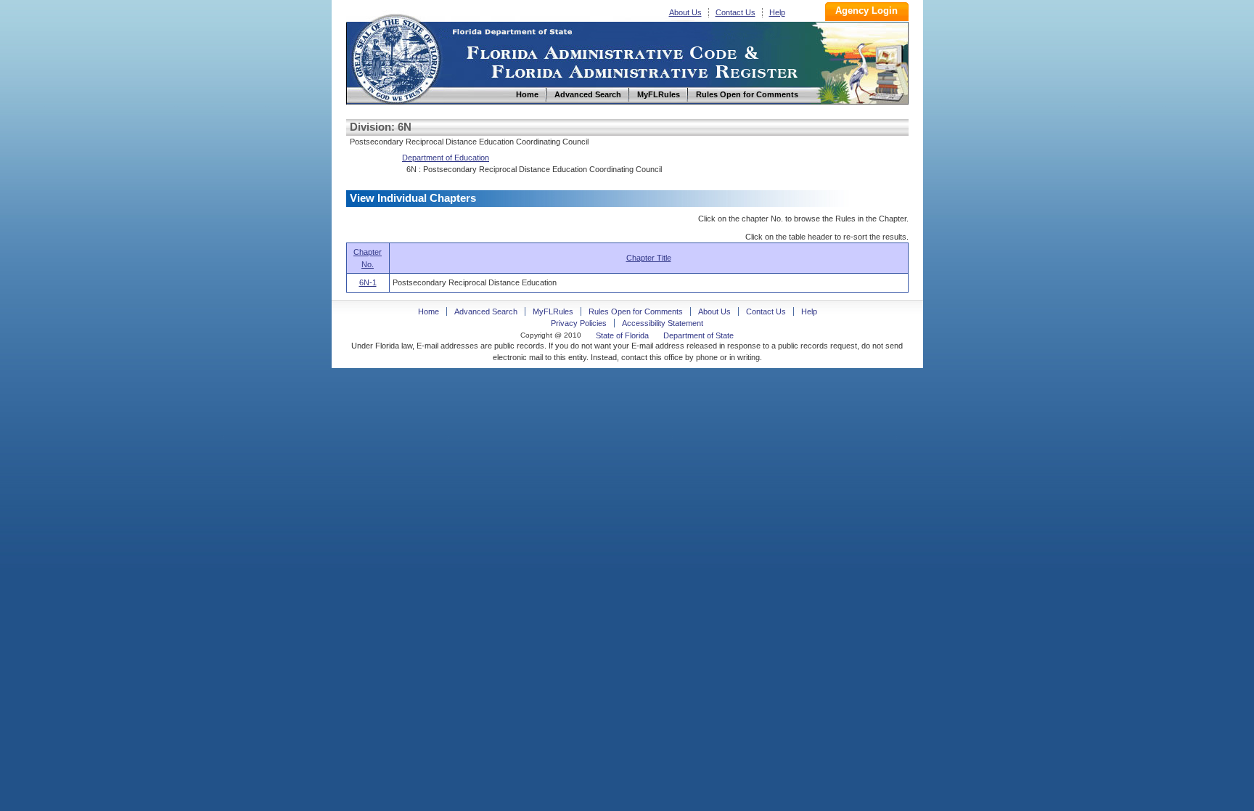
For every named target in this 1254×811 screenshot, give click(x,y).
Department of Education (445, 157)
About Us (685, 12)
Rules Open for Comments (636, 311)
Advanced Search (485, 311)
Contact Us (735, 12)
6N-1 (368, 282)
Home (395, 57)
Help (777, 12)
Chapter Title (648, 257)
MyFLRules (553, 311)
